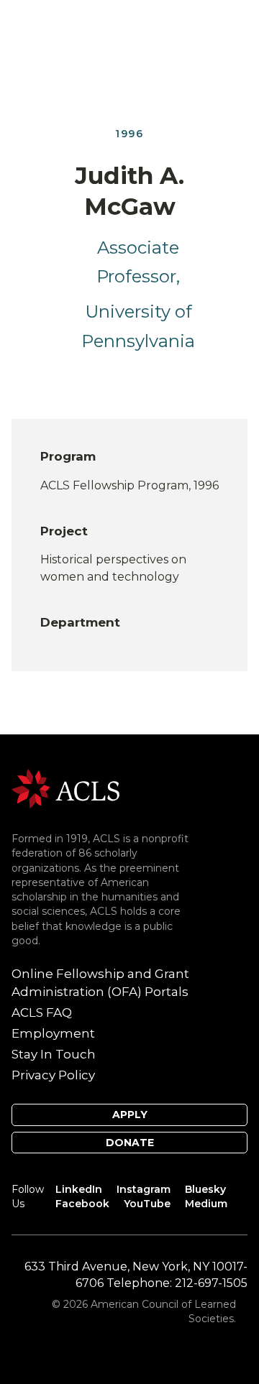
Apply (129, 1114)
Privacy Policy (53, 1075)
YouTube (147, 1203)
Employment (53, 1033)
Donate (130, 1142)
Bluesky (205, 1189)
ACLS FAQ (42, 1012)
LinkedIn (78, 1189)
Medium (206, 1203)
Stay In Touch (54, 1054)
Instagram (144, 1189)
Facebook (82, 1203)
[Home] (65, 788)
